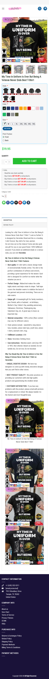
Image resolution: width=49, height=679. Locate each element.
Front (7, 137)
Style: (5, 86)
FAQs (3, 624)
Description (8, 220)
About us (5, 609)
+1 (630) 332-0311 (12, 585)
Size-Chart (5, 612)
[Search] (39, 9)
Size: (5, 120)
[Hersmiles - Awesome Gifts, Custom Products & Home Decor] (21, 8)
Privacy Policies (7, 618)
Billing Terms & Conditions (11, 647)
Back (6, 140)
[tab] (24, 220)
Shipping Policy (7, 642)
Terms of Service (8, 615)
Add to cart (29, 161)
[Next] (43, 40)
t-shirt (9, 192)
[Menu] (3, 8)
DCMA (4, 621)
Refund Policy (8, 225)
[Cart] (45, 9)
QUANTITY (5, 156)
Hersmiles (22, 253)
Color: (5, 104)
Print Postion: (7, 134)
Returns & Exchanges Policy (12, 636)
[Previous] (5, 40)
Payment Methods (8, 645)
